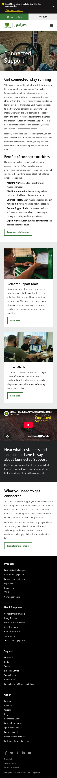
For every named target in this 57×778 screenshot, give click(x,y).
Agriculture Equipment (14, 574)
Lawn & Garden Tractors (14, 622)
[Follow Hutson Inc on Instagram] (17, 753)
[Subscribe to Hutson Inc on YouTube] (29, 753)
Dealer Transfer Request (14, 736)
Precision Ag (9, 679)
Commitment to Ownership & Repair (20, 684)
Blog (6, 714)
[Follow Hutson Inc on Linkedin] (23, 753)
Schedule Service (11, 670)
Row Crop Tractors (12, 631)
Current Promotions (12, 723)
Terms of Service (10, 763)
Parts (6, 661)
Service (7, 666)
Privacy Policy (9, 759)
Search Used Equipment (14, 640)
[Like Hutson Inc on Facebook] (5, 753)
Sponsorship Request (13, 727)
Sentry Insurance (11, 675)
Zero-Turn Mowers (12, 627)
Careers (7, 709)
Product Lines (10, 588)
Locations (8, 701)
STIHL (6, 592)
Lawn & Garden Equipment (16, 570)
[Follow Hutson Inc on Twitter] (11, 753)
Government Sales (12, 596)
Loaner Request (11, 732)
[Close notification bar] (53, 7)
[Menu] (51, 25)
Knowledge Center (12, 718)
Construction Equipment (14, 579)
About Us (8, 705)
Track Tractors (10, 636)
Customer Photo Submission (16, 741)
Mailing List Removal (11, 767)
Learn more (15, 320)
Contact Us (9, 657)
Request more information (18, 232)
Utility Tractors (10, 618)
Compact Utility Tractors (14, 613)
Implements (9, 583)
